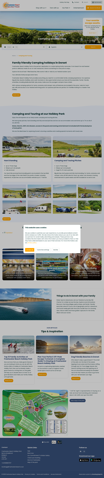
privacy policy (32, 243)
